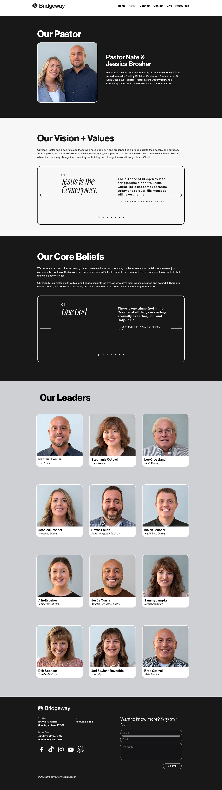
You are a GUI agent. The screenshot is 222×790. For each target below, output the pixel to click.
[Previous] (45, 195)
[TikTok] (51, 749)
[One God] (98, 217)
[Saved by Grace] (115, 217)
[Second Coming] (123, 217)
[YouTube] (70, 749)
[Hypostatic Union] (107, 217)
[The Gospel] (111, 217)
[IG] (61, 749)
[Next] (176, 195)
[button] (182, 6)
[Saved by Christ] (119, 217)
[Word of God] (103, 217)
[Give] (80, 749)
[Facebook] (41, 749)
